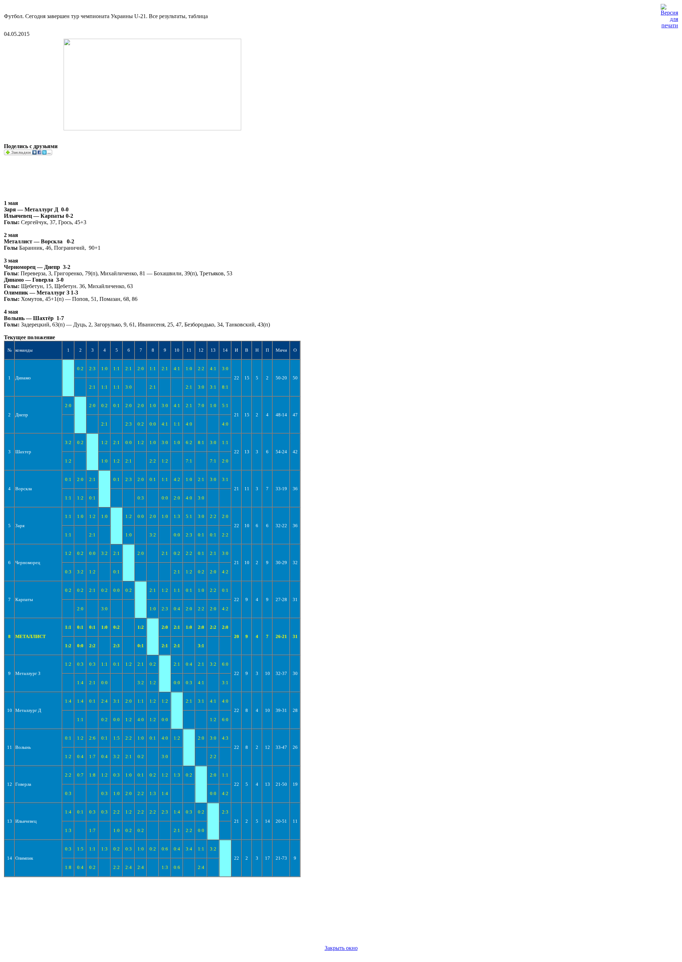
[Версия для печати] (669, 14)
